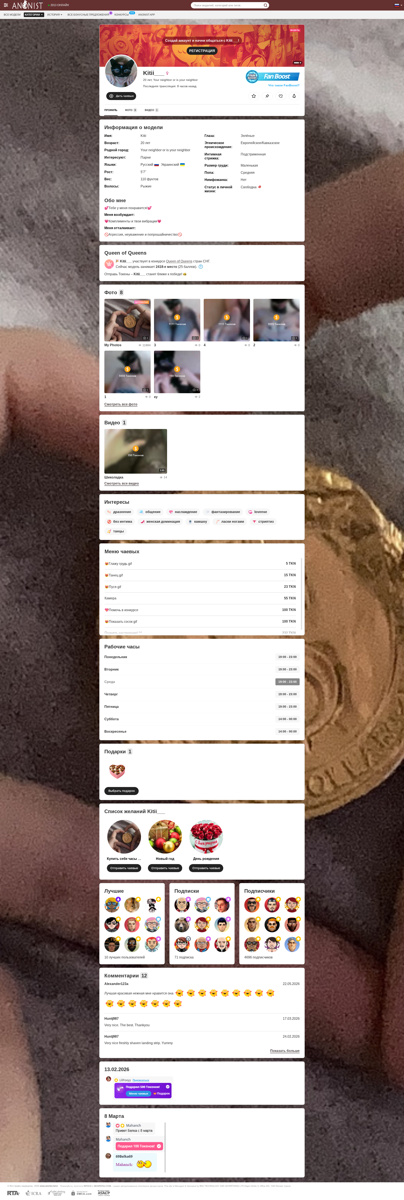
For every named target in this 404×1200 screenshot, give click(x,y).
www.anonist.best (49, 1186)
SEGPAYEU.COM (102, 1186)
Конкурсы (121, 14)
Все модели (12, 14)
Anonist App (146, 14)
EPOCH (87, 1186)
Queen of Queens (179, 261)
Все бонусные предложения (88, 14)
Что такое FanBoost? (284, 85)
